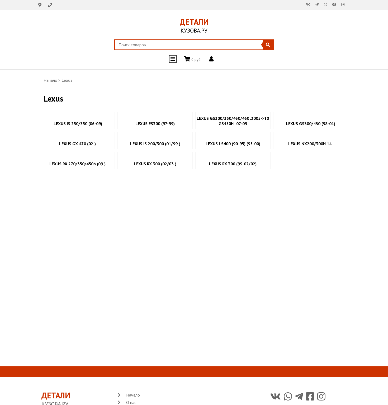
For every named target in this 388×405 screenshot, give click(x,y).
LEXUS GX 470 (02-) (77, 143)
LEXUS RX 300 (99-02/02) (233, 163)
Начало (50, 80)
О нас (131, 402)
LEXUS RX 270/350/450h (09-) (77, 163)
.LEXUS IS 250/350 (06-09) (77, 123)
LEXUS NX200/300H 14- (310, 143)
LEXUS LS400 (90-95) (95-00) (233, 143)
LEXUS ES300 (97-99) (155, 123)
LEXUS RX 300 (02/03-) (155, 163)
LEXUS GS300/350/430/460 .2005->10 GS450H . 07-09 (233, 121)
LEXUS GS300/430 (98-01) (310, 123)
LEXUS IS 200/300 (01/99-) (155, 143)
